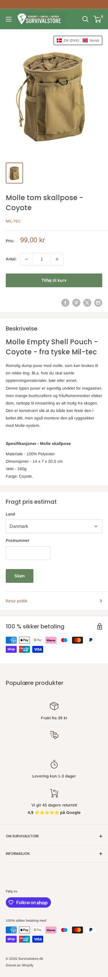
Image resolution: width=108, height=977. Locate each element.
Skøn (19, 575)
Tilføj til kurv (54, 280)
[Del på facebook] (65, 303)
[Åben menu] (9, 19)
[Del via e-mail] (98, 303)
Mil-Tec (13, 221)
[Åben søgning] (85, 19)
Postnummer (17, 540)
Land (10, 514)
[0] (97, 19)
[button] (78, 40)
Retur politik (16, 601)
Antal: (11, 259)
